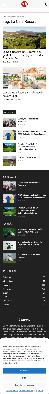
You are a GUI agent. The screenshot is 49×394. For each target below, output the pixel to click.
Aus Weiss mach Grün (27, 157)
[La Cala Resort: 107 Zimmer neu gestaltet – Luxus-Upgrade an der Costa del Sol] (24, 38)
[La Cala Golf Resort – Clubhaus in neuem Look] (24, 78)
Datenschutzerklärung (26, 391)
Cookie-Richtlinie (12, 391)
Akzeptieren (25, 370)
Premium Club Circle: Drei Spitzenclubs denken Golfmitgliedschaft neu (28, 146)
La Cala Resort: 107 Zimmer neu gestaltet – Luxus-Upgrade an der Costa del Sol (23, 55)
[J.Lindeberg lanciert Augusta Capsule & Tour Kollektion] (9, 245)
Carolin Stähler (8, 99)
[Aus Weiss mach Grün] (9, 160)
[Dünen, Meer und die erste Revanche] (9, 122)
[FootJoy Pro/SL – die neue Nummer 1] (9, 258)
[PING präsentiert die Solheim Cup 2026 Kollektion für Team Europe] (9, 134)
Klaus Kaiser (7, 62)
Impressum (39, 391)
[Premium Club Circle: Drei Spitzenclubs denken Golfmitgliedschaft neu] (9, 147)
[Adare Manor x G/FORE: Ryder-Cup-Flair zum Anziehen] (9, 232)
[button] (45, 341)
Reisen (5, 88)
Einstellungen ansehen (24, 385)
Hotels (5, 47)
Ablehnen (24, 378)
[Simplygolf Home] (24, 4)
